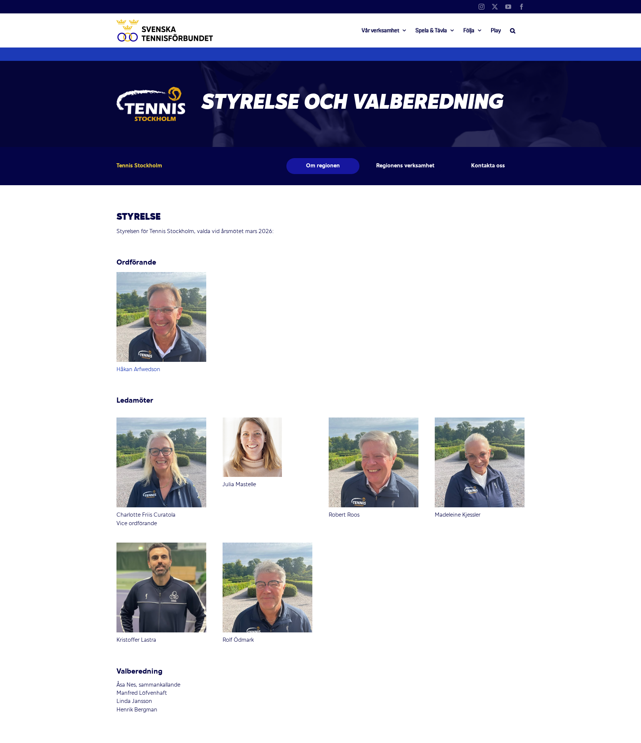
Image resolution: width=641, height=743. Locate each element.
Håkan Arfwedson (138, 370)
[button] (512, 30)
